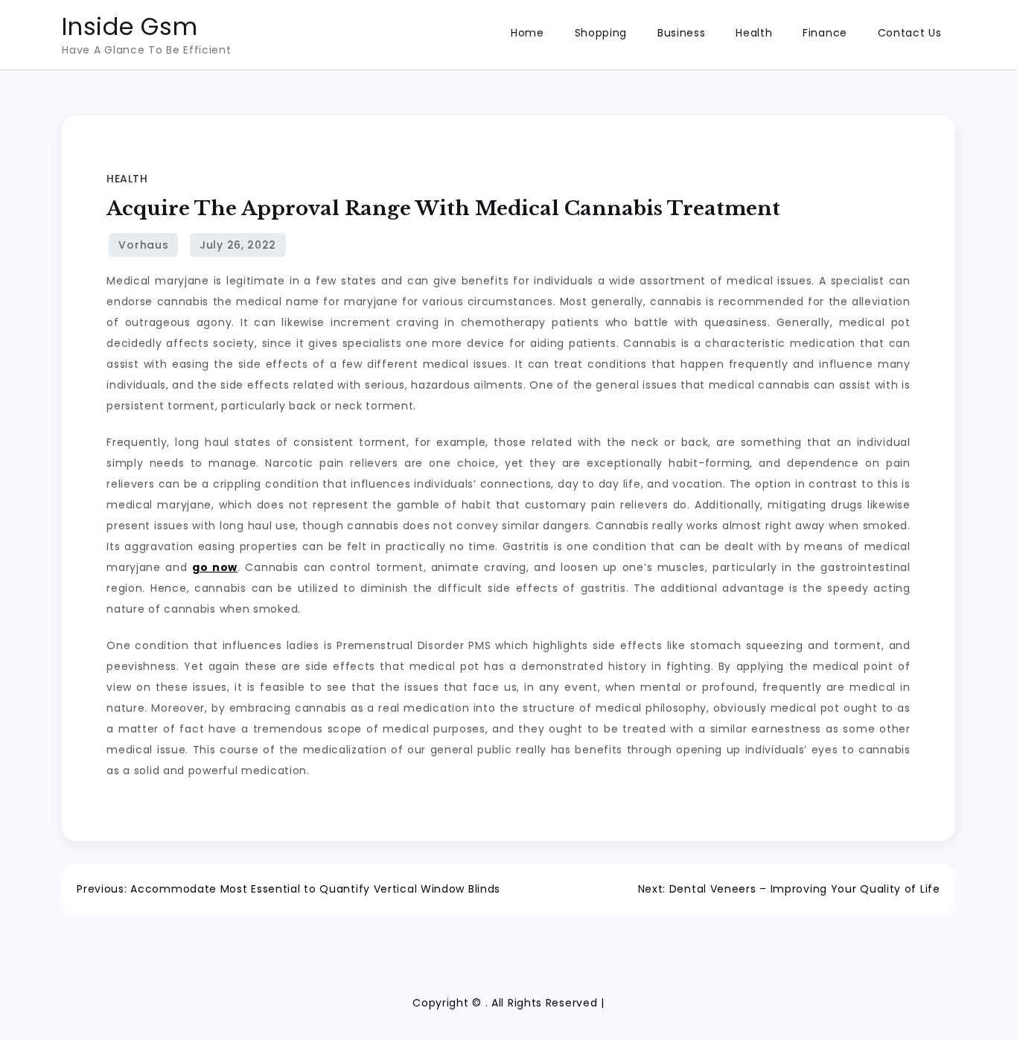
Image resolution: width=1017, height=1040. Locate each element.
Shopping (601, 32)
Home (527, 32)
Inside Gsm (129, 26)
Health (754, 32)
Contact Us (910, 32)
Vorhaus (143, 244)
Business (681, 32)
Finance (825, 32)
